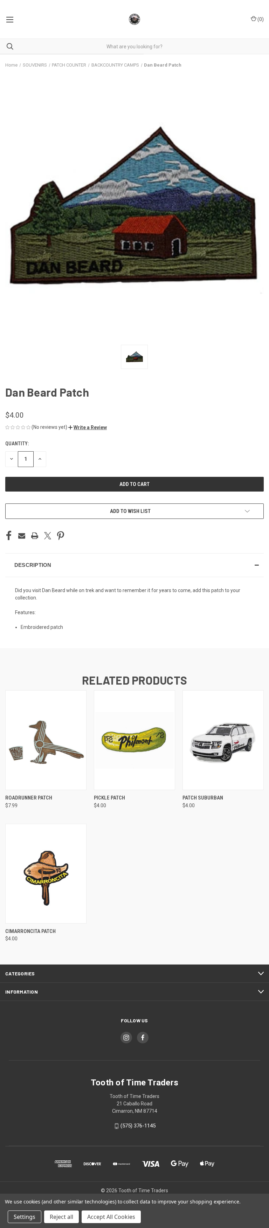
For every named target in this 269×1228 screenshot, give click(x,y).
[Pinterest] (60, 536)
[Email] (21, 536)
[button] (87, 427)
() (260, 19)
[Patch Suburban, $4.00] (223, 740)
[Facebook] (8, 536)
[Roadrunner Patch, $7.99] (46, 740)
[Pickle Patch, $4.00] (134, 740)
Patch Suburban (202, 798)
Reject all (61, 1217)
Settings (24, 1217)
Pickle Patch (109, 798)
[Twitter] (47, 536)
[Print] (34, 536)
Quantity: (17, 443)
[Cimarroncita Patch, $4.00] (46, 873)
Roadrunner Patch (28, 798)
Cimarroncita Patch (30, 931)
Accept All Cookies (111, 1217)
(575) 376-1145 (138, 1126)
